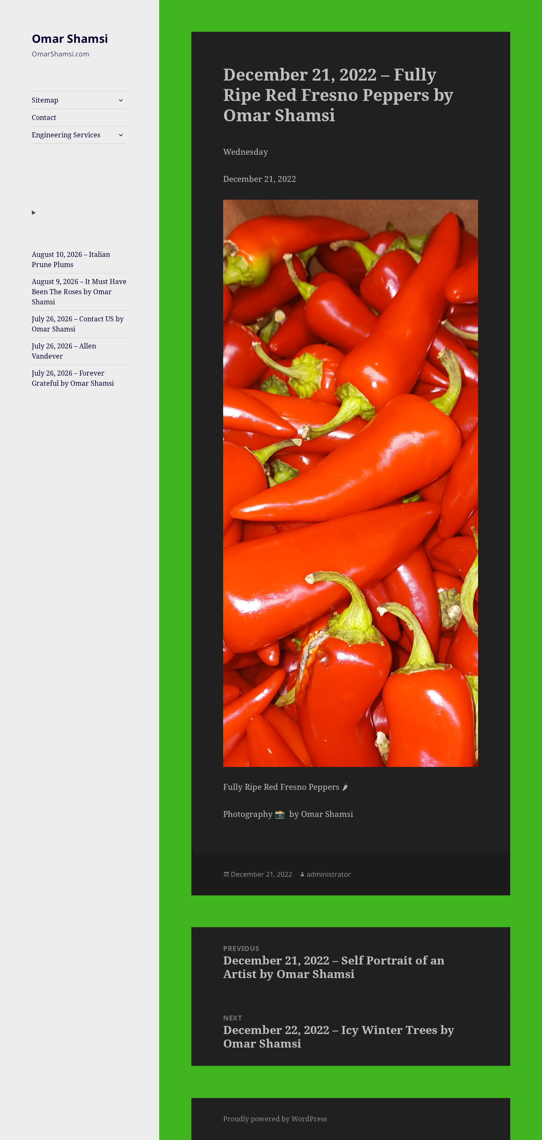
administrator (329, 874)
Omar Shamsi (70, 38)
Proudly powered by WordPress (275, 1118)
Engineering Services (66, 134)
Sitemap (45, 100)
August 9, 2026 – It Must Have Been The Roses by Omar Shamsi (79, 292)
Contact (44, 117)
